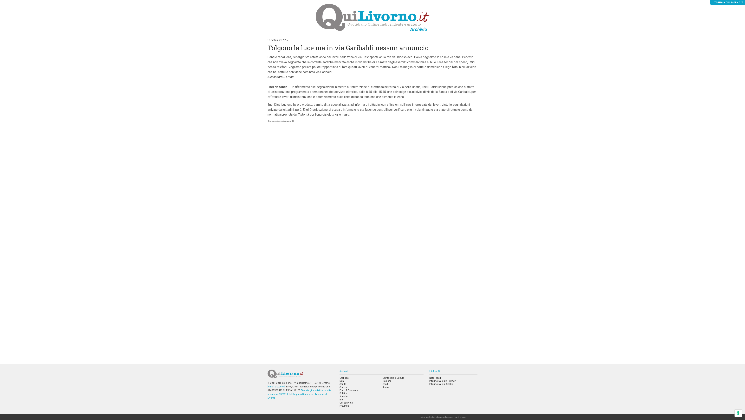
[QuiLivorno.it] (301, 375)
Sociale (343, 396)
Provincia (344, 405)
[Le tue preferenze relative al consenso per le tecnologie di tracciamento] (738, 413)
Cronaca (344, 378)
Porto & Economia (349, 390)
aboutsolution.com (444, 416)
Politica (343, 393)
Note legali (435, 378)
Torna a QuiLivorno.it (728, 2)
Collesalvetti (346, 402)
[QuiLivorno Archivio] (373, 17)
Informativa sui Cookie (441, 384)
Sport (385, 384)
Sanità (343, 384)
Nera (342, 381)
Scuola (343, 387)
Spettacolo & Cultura (393, 378)
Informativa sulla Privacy (442, 381)
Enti (342, 399)
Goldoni (387, 381)
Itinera (386, 387)
